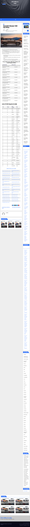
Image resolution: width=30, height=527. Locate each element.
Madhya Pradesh (26, 412)
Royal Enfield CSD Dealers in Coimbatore (26, 142)
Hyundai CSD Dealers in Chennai (26, 73)
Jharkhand (25, 399)
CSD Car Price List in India (11, 168)
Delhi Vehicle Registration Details (26, 161)
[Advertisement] (15, 12)
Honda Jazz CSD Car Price (6, 194)
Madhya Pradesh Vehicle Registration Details (25, 238)
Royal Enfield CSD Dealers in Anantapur (26, 102)
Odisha (25, 426)
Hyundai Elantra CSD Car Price (16, 179)
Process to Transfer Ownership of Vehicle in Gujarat (25, 296)
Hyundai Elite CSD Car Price (15, 177)
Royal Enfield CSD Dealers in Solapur (26, 112)
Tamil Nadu (25, 436)
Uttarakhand (25, 448)
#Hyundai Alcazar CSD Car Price (9, 31)
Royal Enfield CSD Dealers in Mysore (26, 77)
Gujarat (25, 390)
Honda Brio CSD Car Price (5, 202)
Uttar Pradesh (26, 446)
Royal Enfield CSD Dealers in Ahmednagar (26, 109)
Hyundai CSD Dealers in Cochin (7, 510)
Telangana (25, 440)
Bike (24, 369)
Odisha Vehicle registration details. (26, 190)
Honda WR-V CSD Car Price (6, 199)
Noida (24, 424)
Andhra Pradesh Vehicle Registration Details (25, 181)
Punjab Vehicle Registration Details (26, 186)
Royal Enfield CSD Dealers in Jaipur (26, 124)
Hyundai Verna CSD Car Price (16, 173)
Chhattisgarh (25, 377)
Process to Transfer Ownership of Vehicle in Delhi (25, 252)
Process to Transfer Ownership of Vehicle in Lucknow (25, 270)
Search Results (25, 525)
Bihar (24, 367)
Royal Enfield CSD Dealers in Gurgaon (26, 135)
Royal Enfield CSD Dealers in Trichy (26, 91)
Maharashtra (25, 414)
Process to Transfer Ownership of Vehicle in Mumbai (25, 258)
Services (28, 525)
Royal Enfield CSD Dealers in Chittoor (26, 105)
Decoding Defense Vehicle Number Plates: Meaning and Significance (26, 53)
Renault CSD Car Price (15, 194)
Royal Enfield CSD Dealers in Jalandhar (26, 98)
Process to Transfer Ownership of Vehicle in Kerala (25, 303)
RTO (24, 434)
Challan (25, 373)
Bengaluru (25, 365)
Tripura (25, 444)
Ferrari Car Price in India (15, 199)
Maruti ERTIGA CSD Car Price (6, 173)
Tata (24, 438)
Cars (24, 371)
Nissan (25, 422)
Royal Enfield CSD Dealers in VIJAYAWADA (26, 127)
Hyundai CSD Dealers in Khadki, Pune (26, 40)
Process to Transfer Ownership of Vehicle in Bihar (25, 264)
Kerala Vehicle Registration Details (26, 207)
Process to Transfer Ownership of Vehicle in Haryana (25, 276)
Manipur (25, 416)
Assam (25, 363)
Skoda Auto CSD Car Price (15, 197)
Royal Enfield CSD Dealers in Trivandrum (26, 95)
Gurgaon (25, 392)
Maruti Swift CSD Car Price (6, 187)
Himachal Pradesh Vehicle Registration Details (25, 217)
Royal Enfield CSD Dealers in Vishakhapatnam (26, 84)
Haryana (25, 394)
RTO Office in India (6, 518)
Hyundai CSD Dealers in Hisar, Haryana (26, 37)
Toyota (25, 442)
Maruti (24, 418)
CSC (24, 379)
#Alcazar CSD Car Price (9, 30)
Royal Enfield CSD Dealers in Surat (26, 88)
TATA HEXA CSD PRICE (16, 207)
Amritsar (25, 354)
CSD (3, 24)
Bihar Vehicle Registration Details (26, 152)
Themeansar (2, 524)
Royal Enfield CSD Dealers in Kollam (26, 139)
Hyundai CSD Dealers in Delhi (21, 510)
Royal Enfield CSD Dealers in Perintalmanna (26, 116)
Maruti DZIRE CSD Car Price (6, 177)
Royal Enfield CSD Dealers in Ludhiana (26, 80)
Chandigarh (25, 375)
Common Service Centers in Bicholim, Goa (26, 57)
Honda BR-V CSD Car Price (6, 197)
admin (7, 29)
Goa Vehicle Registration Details (25, 204)
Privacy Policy (21, 525)
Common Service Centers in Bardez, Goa (26, 60)
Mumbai (25, 420)
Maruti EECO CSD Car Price (6, 175)
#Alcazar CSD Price (15, 30)
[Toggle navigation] (15, 19)
